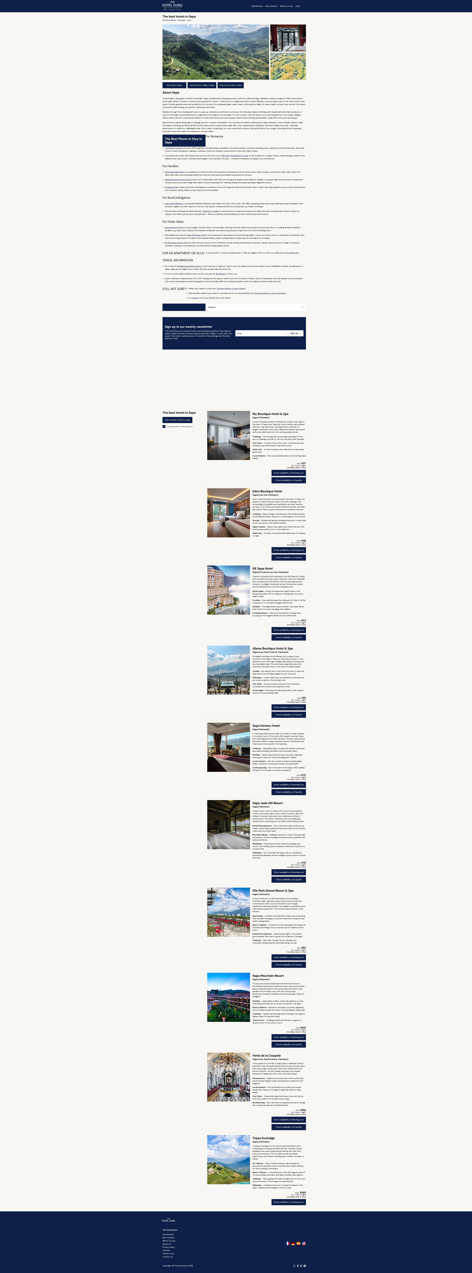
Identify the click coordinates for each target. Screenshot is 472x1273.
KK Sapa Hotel (171, 187)
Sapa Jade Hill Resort (174, 203)
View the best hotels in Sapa (177, 420)
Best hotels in (271, 6)
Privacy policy (168, 1247)
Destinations (257, 6)
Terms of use (168, 1253)
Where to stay (286, 6)
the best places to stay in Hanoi (231, 288)
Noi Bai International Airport (189, 266)
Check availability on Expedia (289, 480)
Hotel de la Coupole (174, 148)
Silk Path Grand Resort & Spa (235, 155)
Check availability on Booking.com (289, 473)
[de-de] (293, 1243)
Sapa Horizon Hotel (173, 227)
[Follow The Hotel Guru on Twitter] (294, 1266)
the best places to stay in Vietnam (270, 293)
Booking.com (293, 253)
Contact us (167, 1256)
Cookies (166, 1250)
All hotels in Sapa (174, 85)
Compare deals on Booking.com (180, 426)
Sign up (294, 333)
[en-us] (304, 1243)
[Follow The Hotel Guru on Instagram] (301, 1266)
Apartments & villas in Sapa (202, 85)
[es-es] (298, 1243)
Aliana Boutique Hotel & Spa (177, 179)
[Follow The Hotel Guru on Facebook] (298, 1266)
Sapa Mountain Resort (175, 172)
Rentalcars (221, 274)
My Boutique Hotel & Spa (176, 242)
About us (166, 1244)
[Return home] (172, 6)
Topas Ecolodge (263, 1138)
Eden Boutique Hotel (196, 235)
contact (195, 298)
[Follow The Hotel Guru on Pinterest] (304, 1266)
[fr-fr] (288, 1243)
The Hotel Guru (169, 1230)
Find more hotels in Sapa (231, 85)
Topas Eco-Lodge (210, 211)
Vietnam (179, 98)
